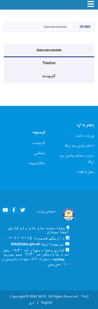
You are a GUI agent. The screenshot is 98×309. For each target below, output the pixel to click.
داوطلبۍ (39, 153)
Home (85, 27)
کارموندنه (49, 76)
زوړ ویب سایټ (85, 135)
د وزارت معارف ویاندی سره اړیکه (77, 158)
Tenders (49, 63)
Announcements (49, 50)
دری (31, 303)
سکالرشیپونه (37, 163)
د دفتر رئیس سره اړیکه (79, 145)
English (46, 303)
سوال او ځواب (85, 172)
